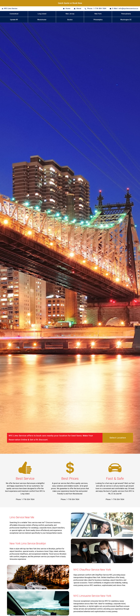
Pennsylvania (126, 14)
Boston (70, 20)
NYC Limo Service (10, 8)
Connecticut (14, 14)
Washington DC (126, 20)
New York (98, 14)
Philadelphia (98, 20)
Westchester (41, 20)
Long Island (42, 14)
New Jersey (70, 14)
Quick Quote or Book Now (70, 3)
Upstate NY (14, 20)
